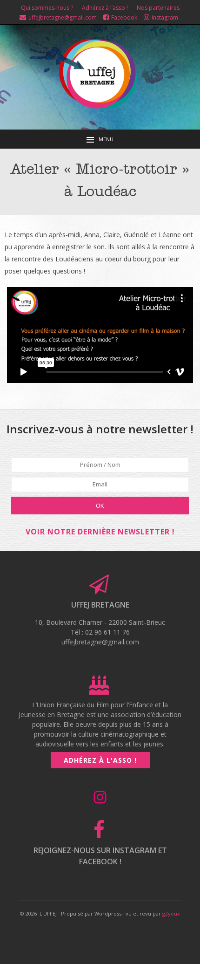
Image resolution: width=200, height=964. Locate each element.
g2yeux (171, 913)
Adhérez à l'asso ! (100, 760)
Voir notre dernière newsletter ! (100, 531)
